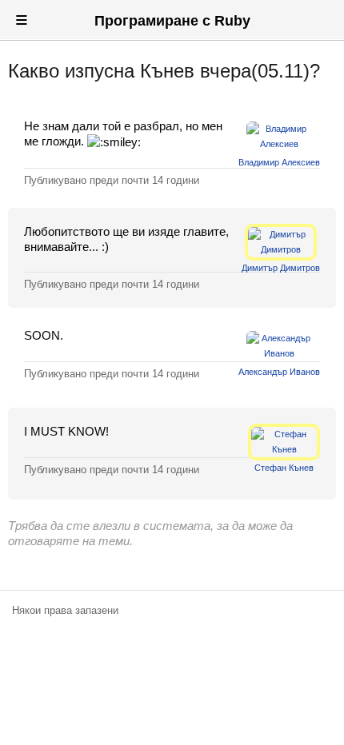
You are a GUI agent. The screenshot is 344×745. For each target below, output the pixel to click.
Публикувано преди (111, 180)
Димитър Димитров (281, 268)
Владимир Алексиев (279, 162)
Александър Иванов (279, 371)
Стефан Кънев (284, 467)
